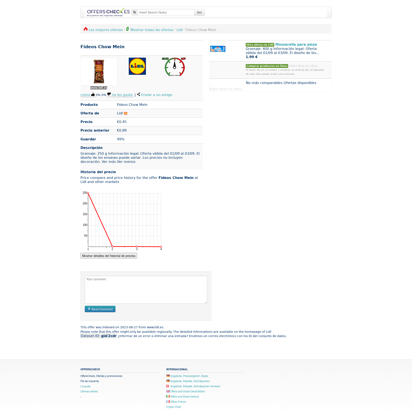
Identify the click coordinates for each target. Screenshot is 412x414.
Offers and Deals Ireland (184, 396)
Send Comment (102, 309)
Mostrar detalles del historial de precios (108, 256)
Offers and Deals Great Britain (187, 391)
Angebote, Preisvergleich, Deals (189, 376)
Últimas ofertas (89, 391)
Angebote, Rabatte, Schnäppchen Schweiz (195, 386)
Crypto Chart (173, 406)
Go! (199, 12)
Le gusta (85, 386)
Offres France (178, 401)
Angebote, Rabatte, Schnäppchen (190, 381)
